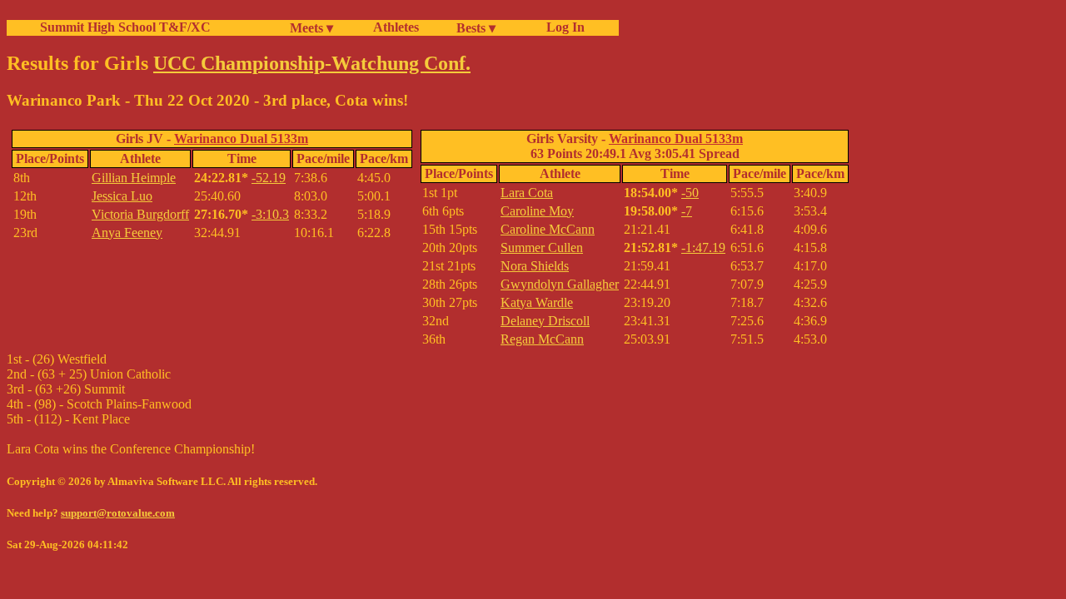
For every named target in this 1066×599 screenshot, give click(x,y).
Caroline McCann (548, 229)
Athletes (396, 27)
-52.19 (269, 178)
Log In (562, 27)
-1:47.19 (703, 247)
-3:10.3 (270, 214)
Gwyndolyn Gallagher (560, 284)
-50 (690, 193)
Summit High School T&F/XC (125, 27)
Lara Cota (527, 193)
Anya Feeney (127, 232)
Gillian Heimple (134, 178)
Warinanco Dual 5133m (241, 138)
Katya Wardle (537, 302)
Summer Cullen (542, 247)
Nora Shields (535, 266)
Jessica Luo (122, 196)
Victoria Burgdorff (140, 214)
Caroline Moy (537, 211)
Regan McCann (542, 339)
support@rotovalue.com (118, 513)
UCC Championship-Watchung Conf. (312, 63)
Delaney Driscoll (545, 321)
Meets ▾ (311, 28)
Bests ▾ (476, 28)
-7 (686, 211)
